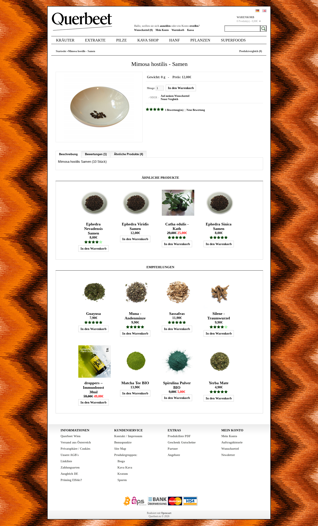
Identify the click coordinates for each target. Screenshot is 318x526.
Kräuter (65, 40)
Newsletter (228, 455)
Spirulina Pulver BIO (177, 385)
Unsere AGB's (70, 455)
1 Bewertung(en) (174, 110)
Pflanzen (200, 40)
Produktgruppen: (125, 455)
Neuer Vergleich (169, 99)
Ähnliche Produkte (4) (128, 154)
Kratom (122, 473)
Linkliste (66, 461)
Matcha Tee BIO (135, 383)
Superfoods (233, 40)
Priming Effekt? (71, 480)
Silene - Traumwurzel (218, 315)
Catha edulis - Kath (177, 226)
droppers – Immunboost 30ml (93, 387)
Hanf (174, 40)
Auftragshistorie (232, 442)
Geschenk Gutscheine (182, 442)
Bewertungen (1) (96, 154)
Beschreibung (68, 154)
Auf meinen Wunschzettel (175, 95)
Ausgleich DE (69, 473)
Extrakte (95, 40)
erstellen (194, 25)
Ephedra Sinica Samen (218, 226)
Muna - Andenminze (135, 315)
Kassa (190, 30)
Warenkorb (178, 30)
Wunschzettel (230, 448)
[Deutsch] (257, 11)
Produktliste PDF (179, 436)
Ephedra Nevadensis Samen (93, 228)
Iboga (121, 461)
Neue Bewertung (195, 110)
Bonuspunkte (123, 442)
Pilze (121, 40)
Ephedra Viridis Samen (135, 226)
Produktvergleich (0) (250, 51)
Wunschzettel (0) (143, 30)
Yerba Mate (218, 383)
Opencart (166, 513)
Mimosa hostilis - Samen (81, 51)
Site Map (120, 448)
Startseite (61, 51)
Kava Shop (148, 40)
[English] (264, 11)
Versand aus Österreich (76, 442)
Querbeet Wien (70, 436)
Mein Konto (162, 30)
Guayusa (93, 313)
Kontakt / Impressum (128, 436)
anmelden (165, 25)
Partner (173, 448)
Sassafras (177, 313)
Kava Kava (124, 467)
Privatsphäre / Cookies (75, 448)
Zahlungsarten (70, 467)
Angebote (174, 455)
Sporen (122, 480)
